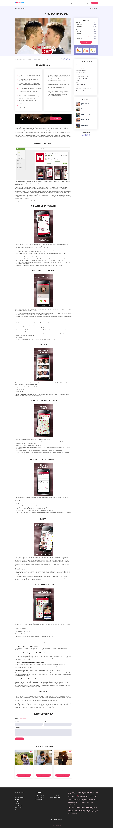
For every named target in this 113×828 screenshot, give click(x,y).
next (45, 781)
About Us (17, 799)
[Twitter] (67, 59)
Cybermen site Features (81, 72)
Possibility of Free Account (82, 78)
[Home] (21, 2)
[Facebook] (61, 59)
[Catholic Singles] (78, 120)
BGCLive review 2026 (86, 114)
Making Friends (38, 799)
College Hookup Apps (39, 795)
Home (41, 3)
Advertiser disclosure (19, 797)
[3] (23, 718)
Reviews (47, 3)
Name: (17, 721)
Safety (77, 80)
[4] (24, 718)
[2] (21, 718)
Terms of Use (18, 809)
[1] (20, 718)
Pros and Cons (79, 66)
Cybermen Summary (80, 68)
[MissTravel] (78, 109)
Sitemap (55, 819)
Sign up (95, 3)
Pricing (77, 74)
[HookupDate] (78, 104)
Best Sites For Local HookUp (58, 3)
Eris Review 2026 (85, 125)
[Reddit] (83, 135)
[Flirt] (86, 50)
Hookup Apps (70, 3)
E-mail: (45, 721)
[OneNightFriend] (93, 50)
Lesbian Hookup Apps (55, 795)
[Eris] (78, 126)
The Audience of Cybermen (82, 70)
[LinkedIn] (64, 59)
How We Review (18, 805)
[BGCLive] (78, 115)
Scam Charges (79, 82)
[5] (26, 718)
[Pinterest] (70, 59)
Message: (17, 727)
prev (41, 781)
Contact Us (60, 819)
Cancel (26, 739)
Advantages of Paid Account (82, 76)
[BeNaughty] (79, 50)
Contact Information (80, 84)
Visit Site (86, 42)
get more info (55, 118)
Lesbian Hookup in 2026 (55, 797)
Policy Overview (18, 807)
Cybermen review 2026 (81, 64)
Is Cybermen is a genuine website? (83, 88)
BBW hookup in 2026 (39, 797)
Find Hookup (79, 3)
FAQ (77, 86)
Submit (19, 739)
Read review (24, 772)
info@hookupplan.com (77, 795)
